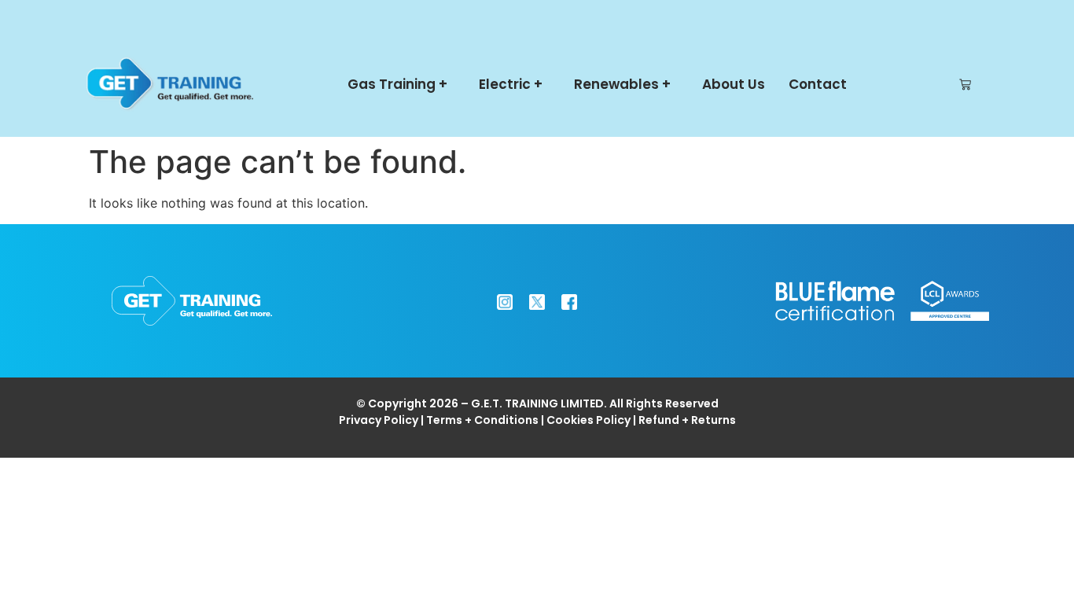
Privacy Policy (378, 420)
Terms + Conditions (482, 420)
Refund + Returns (687, 420)
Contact (818, 84)
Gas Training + (397, 84)
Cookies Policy (588, 420)
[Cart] (965, 84)
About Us (733, 84)
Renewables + (622, 84)
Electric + (511, 84)
